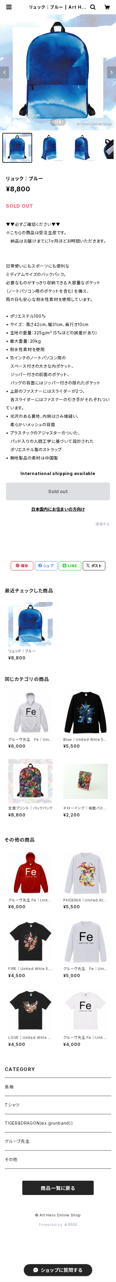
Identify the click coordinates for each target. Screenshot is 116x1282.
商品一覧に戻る (58, 1188)
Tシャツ (12, 1104)
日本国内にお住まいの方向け (58, 509)
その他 (11, 1159)
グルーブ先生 (17, 1141)
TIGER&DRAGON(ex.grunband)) (39, 1123)
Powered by (51, 1224)
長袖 (9, 1086)
